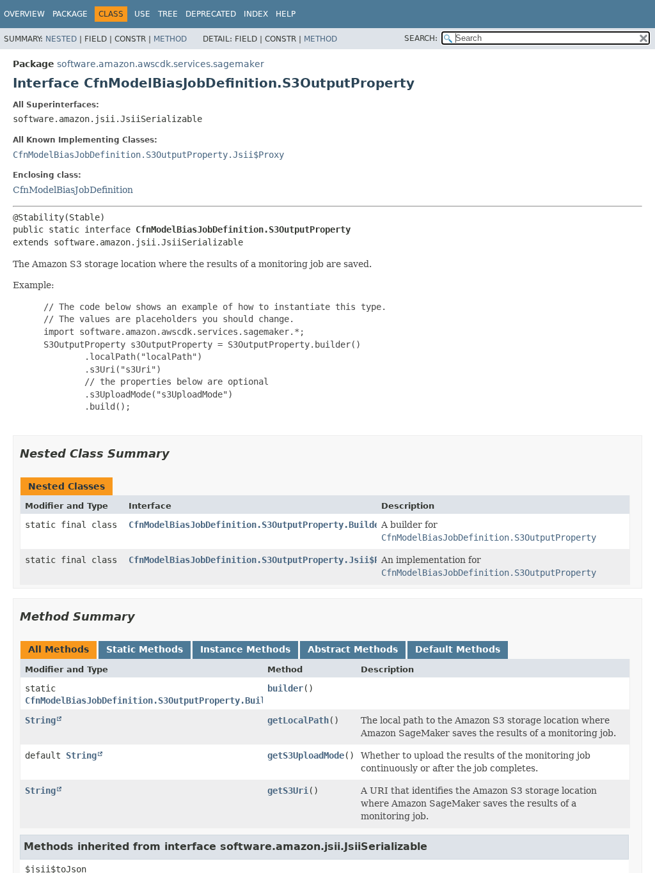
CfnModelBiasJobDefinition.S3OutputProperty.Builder (256, 525)
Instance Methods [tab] (245, 649)
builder (285, 688)
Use (142, 14)
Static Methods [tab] (144, 649)
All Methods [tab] (58, 649)
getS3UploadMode (305, 755)
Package (70, 14)
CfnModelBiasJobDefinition (73, 190)
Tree (168, 14)
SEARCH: (421, 38)
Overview (24, 14)
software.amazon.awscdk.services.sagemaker (160, 64)
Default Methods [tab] (457, 649)
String (40, 720)
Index (256, 14)
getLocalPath (298, 720)
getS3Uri (287, 790)
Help (286, 14)
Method (170, 39)
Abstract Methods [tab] (353, 649)
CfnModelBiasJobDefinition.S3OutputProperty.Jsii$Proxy (148, 155)
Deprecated (210, 14)
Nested (61, 39)
